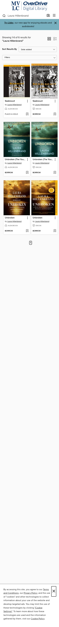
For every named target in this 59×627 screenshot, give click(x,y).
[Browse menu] (54, 15)
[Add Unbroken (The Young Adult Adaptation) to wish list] (27, 173)
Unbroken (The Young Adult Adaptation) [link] (15, 159)
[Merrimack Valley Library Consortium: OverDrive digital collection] (29, 6)
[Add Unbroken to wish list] (27, 231)
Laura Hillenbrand (14, 105)
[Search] (4, 15)
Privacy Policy (30, 593)
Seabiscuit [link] (10, 101)
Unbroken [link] (10, 218)
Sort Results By (9, 49)
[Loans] (48, 16)
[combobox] (24, 15)
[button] (49, 39)
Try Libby (8, 22)
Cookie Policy (37, 618)
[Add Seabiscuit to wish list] (27, 114)
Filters (7, 57)
